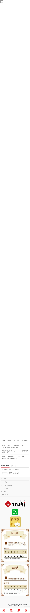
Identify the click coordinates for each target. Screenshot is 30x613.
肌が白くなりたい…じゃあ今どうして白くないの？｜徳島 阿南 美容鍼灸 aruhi (14, 446)
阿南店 (19, 611)
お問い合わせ (4, 494)
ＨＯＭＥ (3, 479)
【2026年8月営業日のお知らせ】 (10, 469)
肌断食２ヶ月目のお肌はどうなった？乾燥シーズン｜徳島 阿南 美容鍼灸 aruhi (15, 457)
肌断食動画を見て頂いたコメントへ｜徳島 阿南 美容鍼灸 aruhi (15, 452)
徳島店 (26, 611)
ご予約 (11, 611)
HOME (3, 611)
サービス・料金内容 (6, 485)
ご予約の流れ (4, 488)
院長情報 (3, 491)
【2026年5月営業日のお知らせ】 (10, 473)
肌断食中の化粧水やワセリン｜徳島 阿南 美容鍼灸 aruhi (15, 441)
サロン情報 (4, 482)
